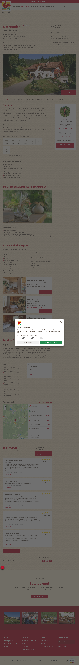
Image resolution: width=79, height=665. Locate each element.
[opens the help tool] (2, 567)
